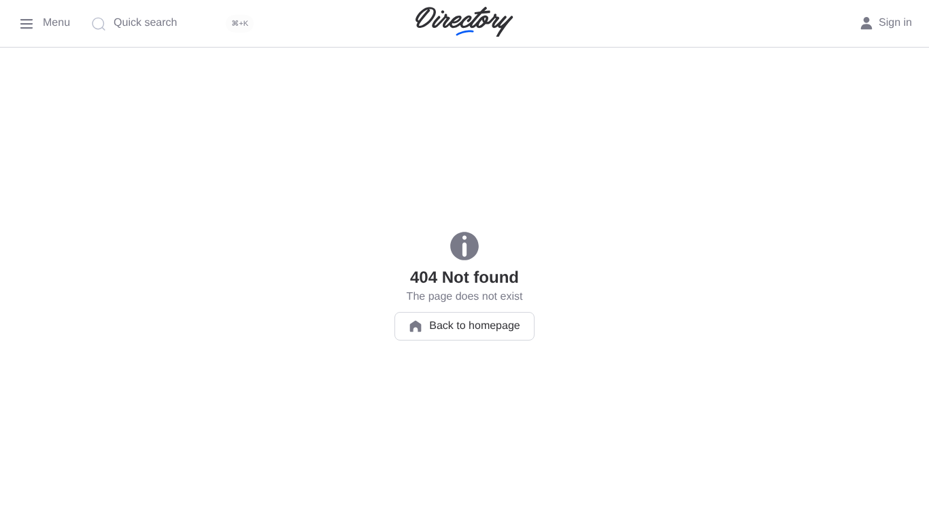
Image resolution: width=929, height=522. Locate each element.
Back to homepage (474, 326)
